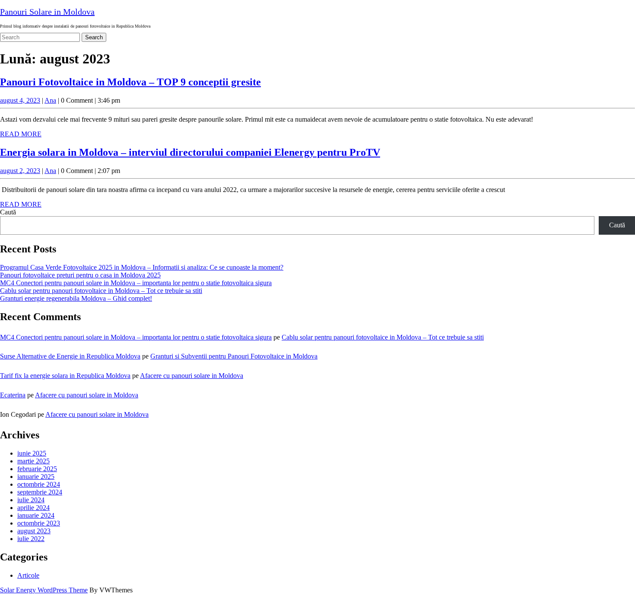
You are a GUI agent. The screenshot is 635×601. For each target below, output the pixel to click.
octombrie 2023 (38, 523)
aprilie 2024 (33, 507)
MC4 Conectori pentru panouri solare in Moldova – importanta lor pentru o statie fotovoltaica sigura (136, 282)
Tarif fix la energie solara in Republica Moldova (65, 375)
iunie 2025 (31, 453)
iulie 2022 (30, 538)
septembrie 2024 (39, 492)
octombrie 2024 (38, 484)
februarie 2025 (37, 468)
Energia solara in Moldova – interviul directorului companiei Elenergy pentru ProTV (190, 152)
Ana (50, 100)
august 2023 (34, 531)
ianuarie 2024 (35, 515)
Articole (28, 575)
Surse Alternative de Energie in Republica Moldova (70, 356)
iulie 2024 (30, 499)
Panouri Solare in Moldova (47, 11)
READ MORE (20, 134)
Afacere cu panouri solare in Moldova (191, 375)
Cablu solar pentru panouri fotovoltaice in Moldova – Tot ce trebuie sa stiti (101, 290)
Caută (8, 212)
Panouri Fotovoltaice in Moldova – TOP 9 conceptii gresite (130, 82)
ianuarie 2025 (35, 476)
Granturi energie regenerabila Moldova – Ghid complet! (76, 298)
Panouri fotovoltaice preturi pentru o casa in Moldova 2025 (80, 275)
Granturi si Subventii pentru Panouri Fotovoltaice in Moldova (234, 356)
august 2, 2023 (20, 170)
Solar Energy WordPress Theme (44, 590)
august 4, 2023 (20, 100)
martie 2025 (33, 461)
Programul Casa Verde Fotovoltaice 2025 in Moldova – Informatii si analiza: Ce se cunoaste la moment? (141, 267)
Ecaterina (12, 395)
